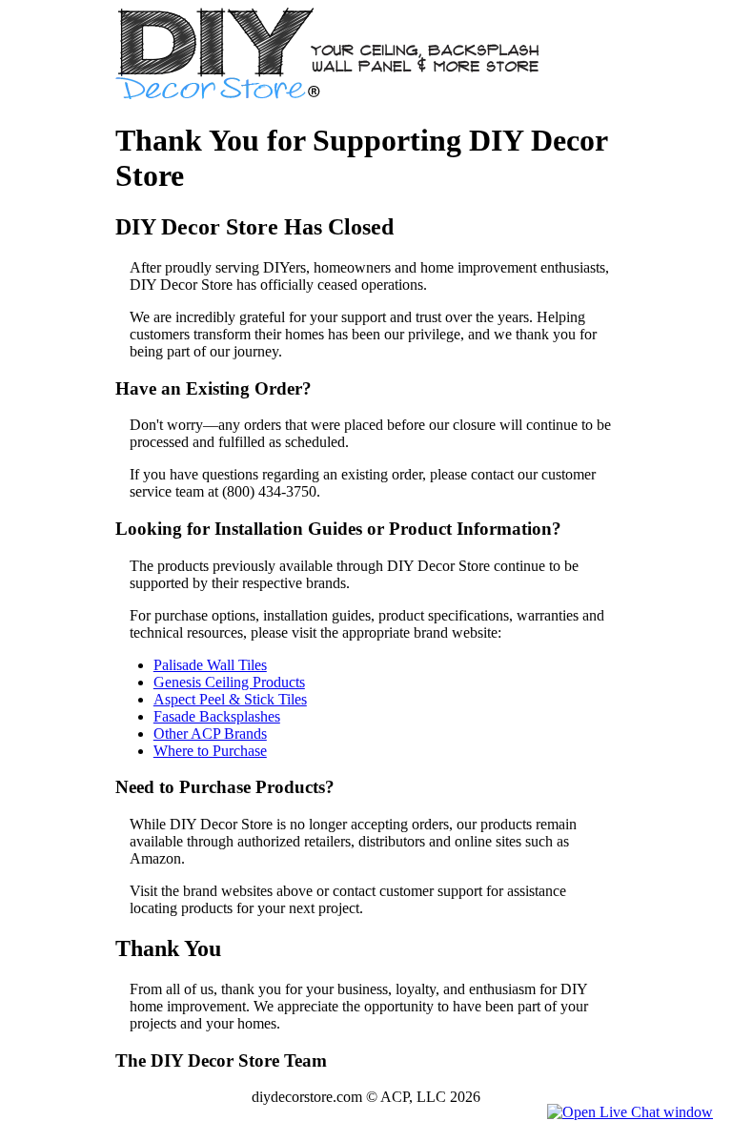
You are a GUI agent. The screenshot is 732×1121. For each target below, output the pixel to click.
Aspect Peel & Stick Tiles (230, 699)
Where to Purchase (210, 751)
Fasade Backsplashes (216, 716)
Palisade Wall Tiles (210, 665)
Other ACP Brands (210, 733)
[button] (630, 1112)
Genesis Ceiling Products (229, 682)
